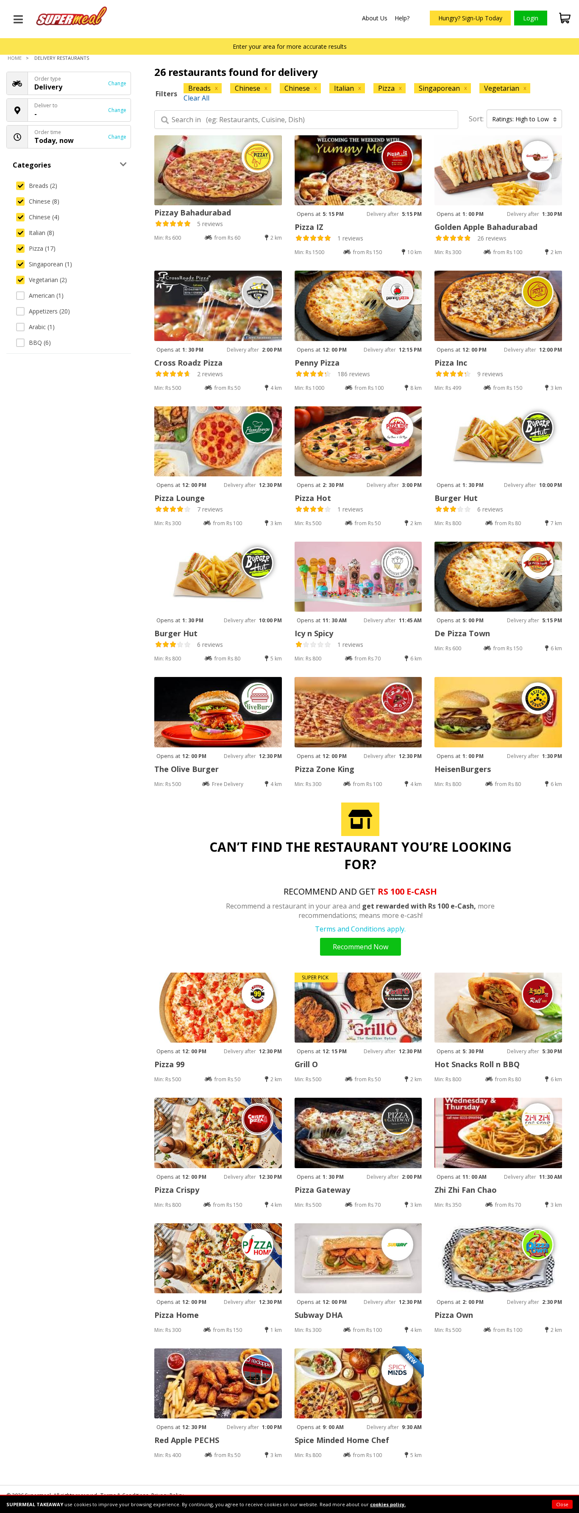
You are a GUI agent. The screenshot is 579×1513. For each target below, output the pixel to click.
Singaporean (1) (50, 264)
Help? (402, 18)
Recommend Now (360, 946)
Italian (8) (41, 233)
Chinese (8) (44, 201)
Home (15, 58)
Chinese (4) (44, 217)
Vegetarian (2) (48, 280)
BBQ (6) (40, 342)
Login (530, 18)
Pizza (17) (42, 248)
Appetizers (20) (49, 311)
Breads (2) (43, 186)
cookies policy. (388, 1504)
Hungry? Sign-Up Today (470, 18)
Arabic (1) (42, 327)
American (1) (46, 295)
